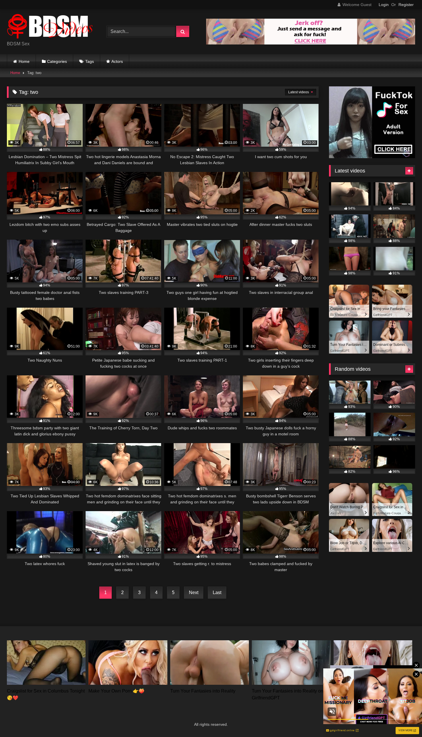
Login (384, 4)
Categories (57, 61)
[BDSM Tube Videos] (50, 27)
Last (217, 592)
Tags (89, 61)
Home (24, 61)
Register (406, 4)
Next (193, 592)
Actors (117, 61)
